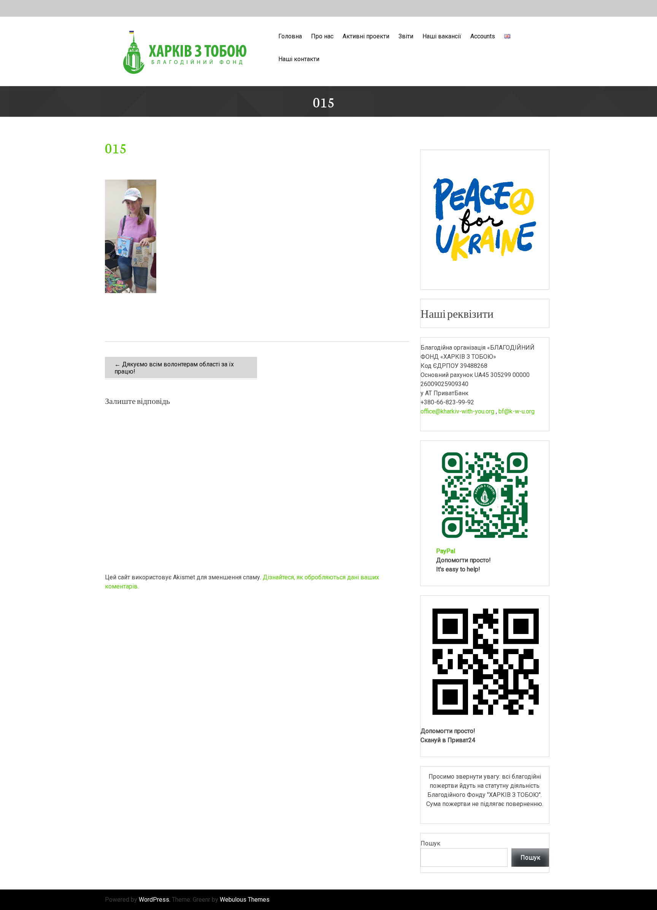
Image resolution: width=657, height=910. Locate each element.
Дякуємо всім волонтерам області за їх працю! (174, 368)
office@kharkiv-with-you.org (457, 411)
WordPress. (154, 899)
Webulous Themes (245, 899)
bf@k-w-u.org (516, 411)
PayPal (445, 551)
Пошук (430, 843)
